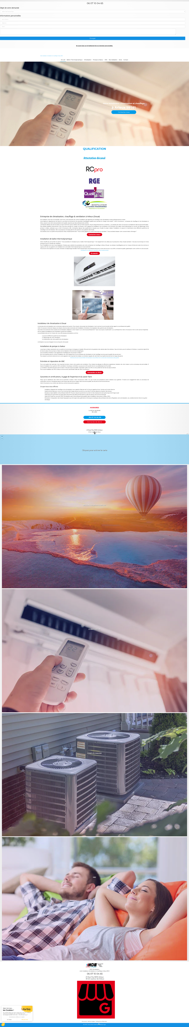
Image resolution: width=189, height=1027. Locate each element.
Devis (120, 60)
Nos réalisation (113, 60)
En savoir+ (94, 253)
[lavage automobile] (94, 52)
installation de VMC (51, 369)
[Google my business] (96, 1018)
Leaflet (187, 433)
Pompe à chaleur (98, 60)
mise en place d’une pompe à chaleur (51, 351)
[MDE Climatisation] (94, 965)
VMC (106, 60)
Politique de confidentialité (101, 1021)
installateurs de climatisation (53, 331)
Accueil (63, 60)
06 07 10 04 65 (95, 3)
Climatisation (87, 60)
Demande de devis (94, 422)
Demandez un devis (94, 372)
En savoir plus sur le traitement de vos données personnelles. (94, 45)
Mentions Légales (91, 1021)
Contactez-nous (124, 112)
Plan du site (84, 1021)
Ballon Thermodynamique (74, 60)
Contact (125, 60)
